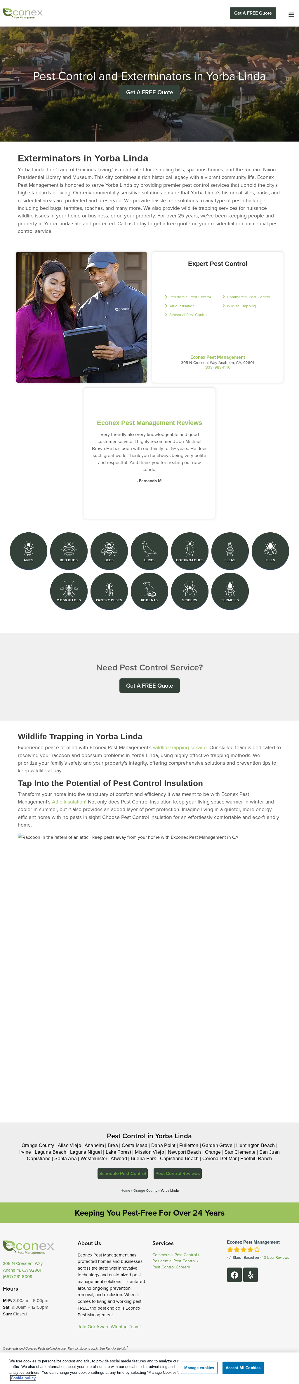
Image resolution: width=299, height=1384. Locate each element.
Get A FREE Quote (253, 13)
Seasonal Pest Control (188, 314)
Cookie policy (23, 1378)
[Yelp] (250, 1275)
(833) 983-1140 (217, 367)
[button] (291, 14)
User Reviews (274, 1257)
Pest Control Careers (171, 1267)
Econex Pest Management (217, 357)
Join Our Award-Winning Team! (109, 1326)
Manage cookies (199, 1368)
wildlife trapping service (180, 747)
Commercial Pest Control (248, 296)
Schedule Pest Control (122, 1173)
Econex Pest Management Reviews (149, 422)
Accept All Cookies (243, 1368)
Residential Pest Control (190, 296)
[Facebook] (234, 1275)
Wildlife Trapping (241, 305)
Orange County (145, 1190)
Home (125, 1190)
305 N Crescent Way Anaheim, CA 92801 (23, 1266)
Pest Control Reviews (177, 1173)
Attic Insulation (181, 305)
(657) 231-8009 (17, 1276)
